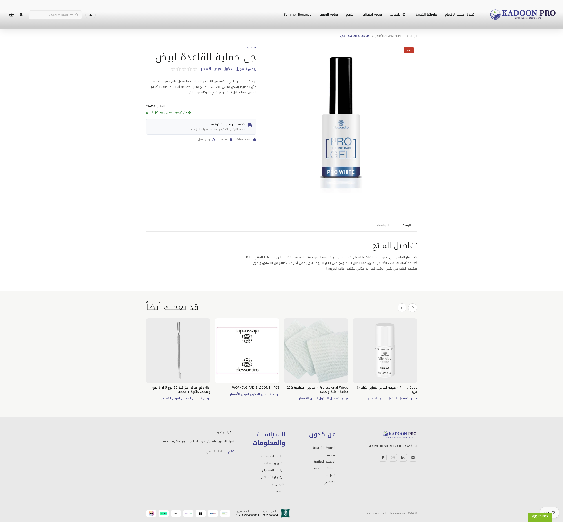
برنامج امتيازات (372, 15)
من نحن (330, 454)
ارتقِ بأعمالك (399, 15)
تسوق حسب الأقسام (460, 15)
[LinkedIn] (403, 458)
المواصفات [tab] (382, 225)
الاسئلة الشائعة (324, 462)
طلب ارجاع (278, 484)
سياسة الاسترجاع (273, 470)
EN (90, 15)
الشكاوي (329, 482)
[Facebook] (383, 458)
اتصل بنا (330, 475)
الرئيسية (412, 35)
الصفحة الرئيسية (324, 448)
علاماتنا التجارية (426, 15)
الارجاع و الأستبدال (273, 477)
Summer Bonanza (298, 15)
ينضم (231, 451)
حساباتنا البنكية (324, 468)
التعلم (350, 15)
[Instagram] (393, 458)
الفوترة (280, 491)
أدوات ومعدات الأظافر (388, 35)
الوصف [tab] (406, 225)
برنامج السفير (329, 15)
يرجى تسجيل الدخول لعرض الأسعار (228, 69)
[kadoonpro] (523, 14)
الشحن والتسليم (274, 463)
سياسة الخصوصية (273, 456)
